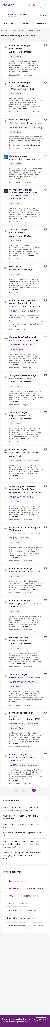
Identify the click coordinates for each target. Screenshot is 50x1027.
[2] (34, 790)
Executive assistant (18, 881)
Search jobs (5, 30)
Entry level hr (33, 910)
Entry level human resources (22, 918)
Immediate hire (36, 888)
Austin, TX (16, 30)
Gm (11, 896)
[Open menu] (45, 5)
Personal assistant (31, 896)
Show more (23, 72)
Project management (19, 903)
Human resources (17, 925)
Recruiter (13, 910)
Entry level (13, 888)
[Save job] (45, 45)
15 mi (42, 15)
